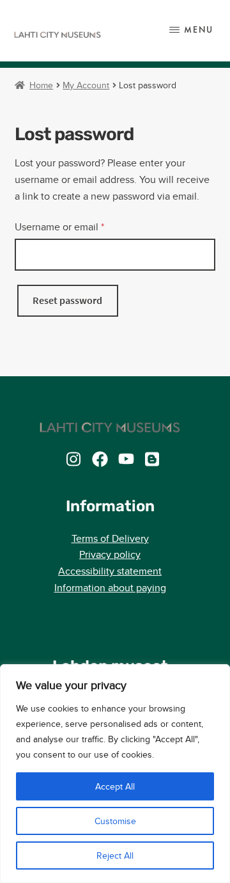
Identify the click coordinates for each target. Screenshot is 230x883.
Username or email (79, 226)
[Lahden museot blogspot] (152, 459)
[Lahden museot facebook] (100, 459)
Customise (115, 821)
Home (41, 85)
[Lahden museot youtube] (126, 459)
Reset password (67, 300)
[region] (115, 773)
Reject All (115, 855)
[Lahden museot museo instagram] (74, 459)
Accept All (115, 786)
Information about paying (110, 587)
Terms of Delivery (110, 538)
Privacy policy (110, 554)
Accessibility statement (110, 571)
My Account (86, 85)
